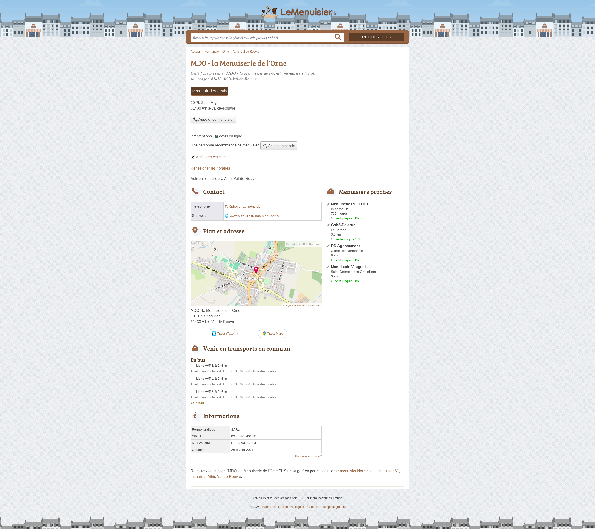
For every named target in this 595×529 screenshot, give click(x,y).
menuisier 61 (388, 471)
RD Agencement (345, 246)
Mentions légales (293, 507)
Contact (312, 507)
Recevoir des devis (209, 91)
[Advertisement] (365, 323)
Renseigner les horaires (210, 168)
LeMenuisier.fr (297, 16)
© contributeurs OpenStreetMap (303, 244)
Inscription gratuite (333, 507)
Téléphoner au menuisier (243, 206)
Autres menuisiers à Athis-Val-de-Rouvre (224, 178)
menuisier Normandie (358, 471)
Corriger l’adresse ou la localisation (301, 305)
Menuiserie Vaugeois (349, 267)
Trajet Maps (275, 333)
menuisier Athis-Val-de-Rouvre (216, 477)
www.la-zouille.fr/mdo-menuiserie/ (254, 216)
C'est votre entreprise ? (308, 456)
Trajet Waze (225, 333)
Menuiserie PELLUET (350, 204)
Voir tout (197, 403)
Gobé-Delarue (343, 225)
